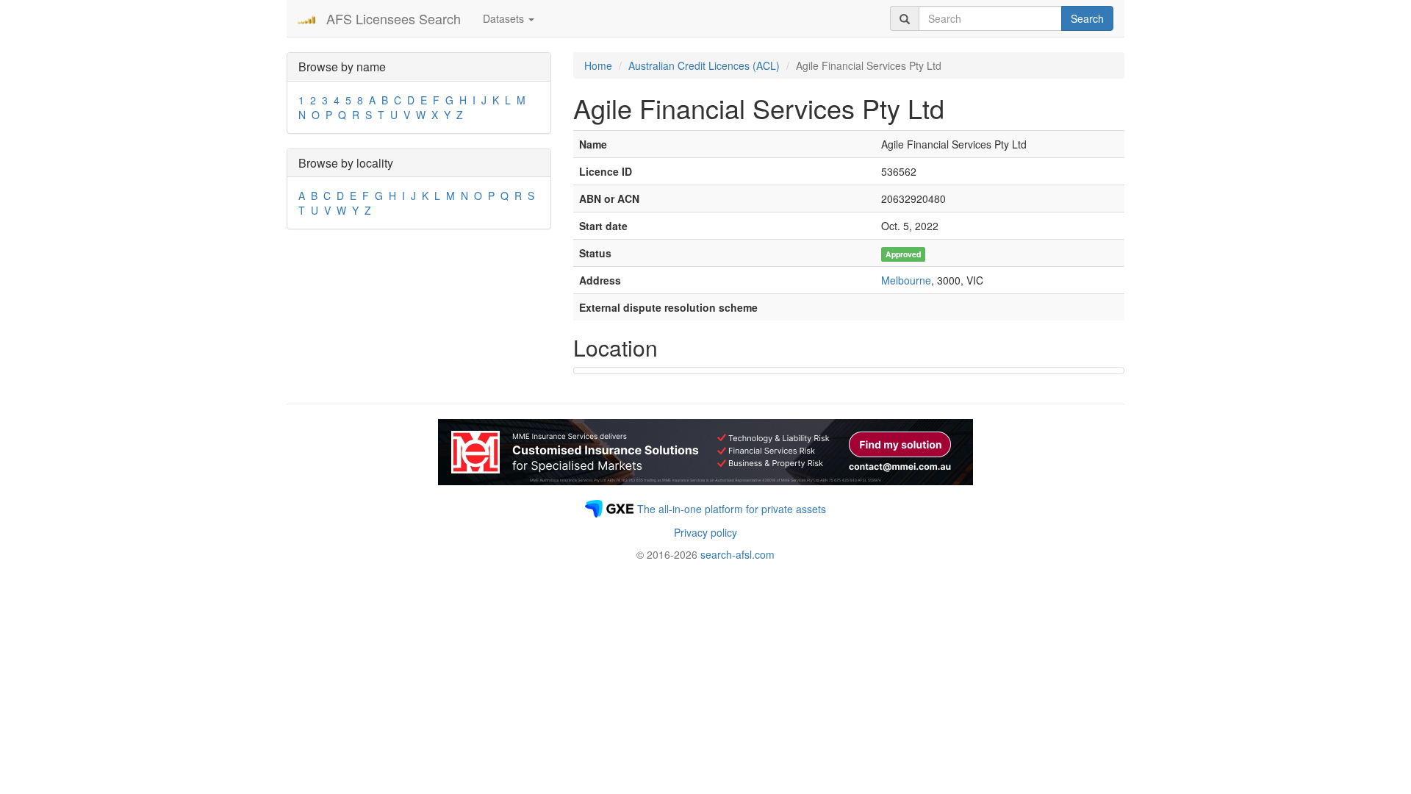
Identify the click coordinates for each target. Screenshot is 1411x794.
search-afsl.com (737, 554)
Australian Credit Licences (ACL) (704, 65)
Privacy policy (705, 532)
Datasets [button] (505, 18)
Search (1087, 18)
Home (598, 65)
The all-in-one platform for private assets (731, 508)
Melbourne (906, 280)
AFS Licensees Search (393, 18)
